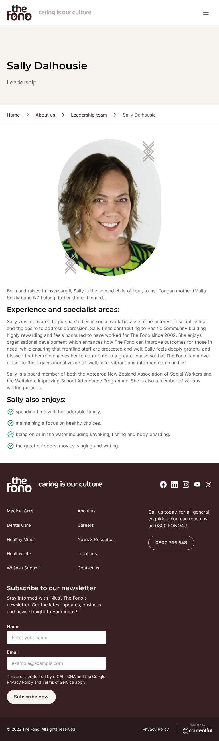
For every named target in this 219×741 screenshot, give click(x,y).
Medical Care (20, 511)
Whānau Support (24, 568)
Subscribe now (31, 696)
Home (13, 115)
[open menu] (205, 13)
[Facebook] (163, 484)
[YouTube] (197, 484)
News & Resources (97, 539)
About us (45, 115)
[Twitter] (208, 484)
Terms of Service (58, 682)
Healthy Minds (21, 539)
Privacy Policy (20, 682)
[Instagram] (185, 484)
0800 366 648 (171, 542)
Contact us (88, 568)
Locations (87, 553)
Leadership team (89, 115)
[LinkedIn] (174, 484)
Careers (86, 525)
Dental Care (19, 525)
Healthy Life (19, 553)
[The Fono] (19, 19)
